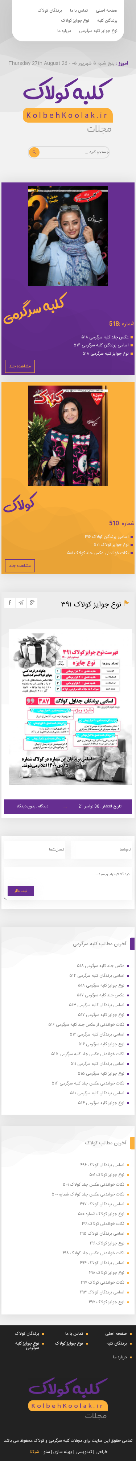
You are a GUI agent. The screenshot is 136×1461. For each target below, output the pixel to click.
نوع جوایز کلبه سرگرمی (98, 30)
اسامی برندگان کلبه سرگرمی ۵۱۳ (96, 1005)
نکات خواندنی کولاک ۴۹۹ (103, 1224)
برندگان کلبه (107, 20)
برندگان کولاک (50, 10)
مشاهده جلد (20, 366)
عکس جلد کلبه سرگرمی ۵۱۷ (100, 995)
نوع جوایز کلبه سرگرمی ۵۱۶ (101, 1044)
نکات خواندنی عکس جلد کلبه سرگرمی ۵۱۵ (87, 1054)
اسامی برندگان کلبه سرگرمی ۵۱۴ (101, 345)
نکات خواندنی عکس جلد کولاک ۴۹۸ (93, 1253)
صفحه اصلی (107, 10)
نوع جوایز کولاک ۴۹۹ (107, 1243)
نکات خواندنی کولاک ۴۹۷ (102, 1282)
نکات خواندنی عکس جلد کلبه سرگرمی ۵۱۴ (87, 1083)
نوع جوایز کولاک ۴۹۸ (106, 1273)
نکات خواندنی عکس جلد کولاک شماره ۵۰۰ (87, 1194)
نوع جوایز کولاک (75, 20)
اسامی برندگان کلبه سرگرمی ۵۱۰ (97, 1093)
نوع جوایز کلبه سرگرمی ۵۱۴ (101, 1103)
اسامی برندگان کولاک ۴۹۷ (102, 1204)
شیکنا (34, 1452)
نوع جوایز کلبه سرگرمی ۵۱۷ (101, 1015)
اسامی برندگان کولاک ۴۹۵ (101, 1233)
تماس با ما (79, 10)
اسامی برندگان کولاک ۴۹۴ (102, 1263)
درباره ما (64, 30)
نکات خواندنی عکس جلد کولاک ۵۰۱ (98, 553)
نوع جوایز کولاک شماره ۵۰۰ (101, 1214)
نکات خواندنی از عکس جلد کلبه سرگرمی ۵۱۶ (86, 1024)
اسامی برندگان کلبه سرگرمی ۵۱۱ (97, 1064)
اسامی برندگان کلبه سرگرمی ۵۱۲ (97, 1034)
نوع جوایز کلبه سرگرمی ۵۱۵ (101, 1073)
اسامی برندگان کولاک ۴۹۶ (107, 536)
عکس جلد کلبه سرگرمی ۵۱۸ (105, 337)
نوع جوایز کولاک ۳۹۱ (91, 605)
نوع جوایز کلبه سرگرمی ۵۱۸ (105, 353)
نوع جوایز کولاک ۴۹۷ (106, 1302)
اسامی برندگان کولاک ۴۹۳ (101, 1292)
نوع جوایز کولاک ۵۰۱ (111, 544)
